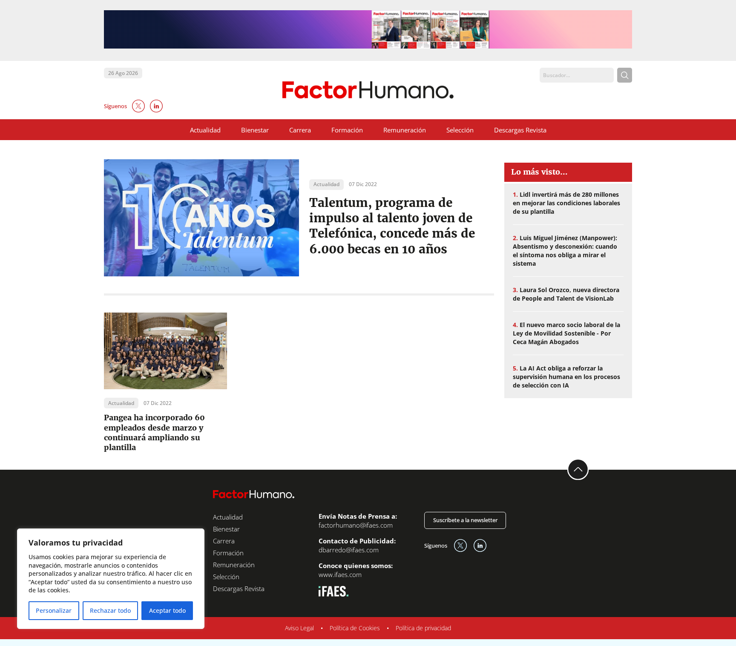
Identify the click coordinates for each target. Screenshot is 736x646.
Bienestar (255, 130)
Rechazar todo (110, 610)
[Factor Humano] (368, 90)
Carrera (300, 130)
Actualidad (205, 130)
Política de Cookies (355, 628)
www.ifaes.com (340, 574)
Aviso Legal (299, 628)
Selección (460, 130)
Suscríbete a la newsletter (465, 520)
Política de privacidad (423, 628)
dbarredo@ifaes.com (349, 550)
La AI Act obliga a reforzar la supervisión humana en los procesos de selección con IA (566, 376)
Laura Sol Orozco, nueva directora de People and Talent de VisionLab (566, 294)
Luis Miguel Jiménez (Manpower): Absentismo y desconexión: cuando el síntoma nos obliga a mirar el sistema (565, 250)
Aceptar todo (167, 610)
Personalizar (54, 610)
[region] (110, 578)
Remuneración (404, 130)
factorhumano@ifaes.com (356, 525)
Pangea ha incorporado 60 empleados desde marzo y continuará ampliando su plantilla (154, 432)
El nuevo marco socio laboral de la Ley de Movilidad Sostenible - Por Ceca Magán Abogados (566, 333)
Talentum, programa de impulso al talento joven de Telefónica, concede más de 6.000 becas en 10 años (392, 226)
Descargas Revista (520, 130)
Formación (347, 130)
